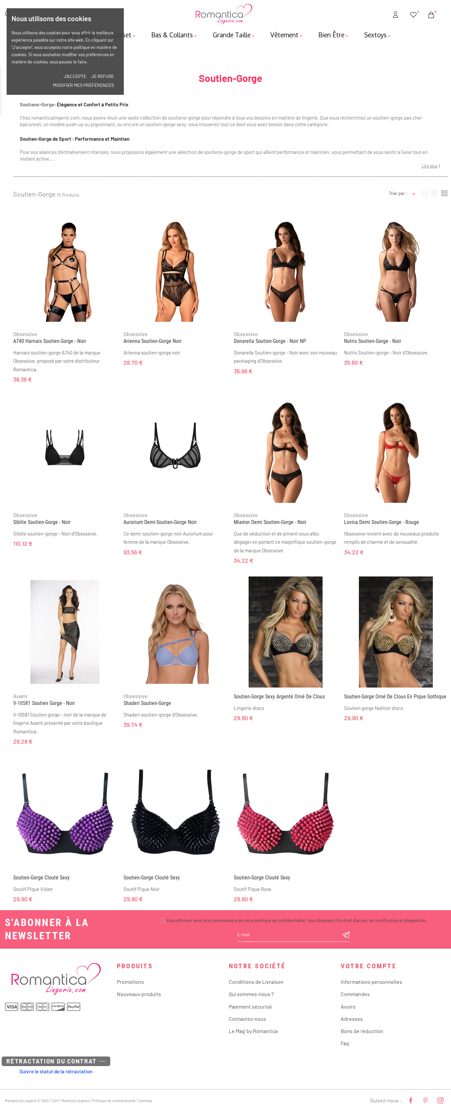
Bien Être (334, 35)
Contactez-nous (247, 1019)
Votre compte (369, 966)
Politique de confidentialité (114, 1100)
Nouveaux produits (139, 994)
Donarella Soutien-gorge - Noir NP (270, 341)
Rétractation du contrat (51, 1061)
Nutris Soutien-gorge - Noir (372, 341)
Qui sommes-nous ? (251, 994)
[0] (413, 14)
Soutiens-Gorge (37, 104)
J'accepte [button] (75, 76)
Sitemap (145, 1100)
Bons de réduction (362, 1031)
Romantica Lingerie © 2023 (27, 1100)
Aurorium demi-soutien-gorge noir (160, 522)
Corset (125, 35)
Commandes (355, 994)
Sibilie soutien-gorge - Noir (42, 522)
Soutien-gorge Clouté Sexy (41, 877)
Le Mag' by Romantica (253, 1031)
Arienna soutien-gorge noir (152, 341)
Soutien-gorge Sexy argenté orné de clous (279, 696)
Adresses (352, 1019)
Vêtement (287, 35)
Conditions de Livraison (256, 982)
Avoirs (348, 1006)
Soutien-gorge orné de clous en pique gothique (395, 696)
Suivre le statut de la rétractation (55, 1071)
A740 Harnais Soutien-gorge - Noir (49, 341)
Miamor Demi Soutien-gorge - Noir (270, 522)
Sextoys (378, 35)
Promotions (130, 982)
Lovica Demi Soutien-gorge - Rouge (381, 522)
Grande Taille (234, 35)
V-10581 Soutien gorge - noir (44, 703)
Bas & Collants (174, 35)
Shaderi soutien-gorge (147, 703)
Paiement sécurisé (250, 1006)
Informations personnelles (371, 982)
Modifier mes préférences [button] (83, 85)
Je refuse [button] (102, 76)
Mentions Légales (75, 1100)
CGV (55, 1100)
